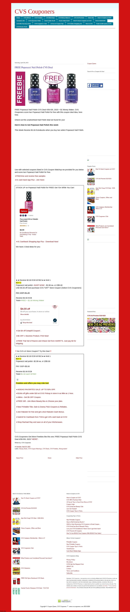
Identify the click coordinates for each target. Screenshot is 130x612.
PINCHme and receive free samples (30, 176)
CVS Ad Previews (79, 18)
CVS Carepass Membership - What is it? (33, 538)
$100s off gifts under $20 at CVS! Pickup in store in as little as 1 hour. (45, 393)
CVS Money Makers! (64, 18)
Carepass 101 (21, 20)
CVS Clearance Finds (34, 20)
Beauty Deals (23, 449)
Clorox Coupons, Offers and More (31, 528)
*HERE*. (34, 439)
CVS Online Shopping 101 (74, 23)
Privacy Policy (71, 560)
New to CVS (89, 23)
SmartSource (70, 548)
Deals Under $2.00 (64, 20)
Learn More (105, 585)
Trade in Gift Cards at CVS (103, 23)
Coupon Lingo (71, 504)
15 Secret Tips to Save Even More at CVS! (79, 502)
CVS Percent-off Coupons (74, 531)
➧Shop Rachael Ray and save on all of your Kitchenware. (39, 422)
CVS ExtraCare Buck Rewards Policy (78, 526)
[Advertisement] (65, 45)
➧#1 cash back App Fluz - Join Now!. (30, 180)
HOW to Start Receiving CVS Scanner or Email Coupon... (83, 524)
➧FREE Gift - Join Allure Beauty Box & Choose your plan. (39, 401)
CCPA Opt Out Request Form (75, 564)
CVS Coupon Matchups (35, 449)
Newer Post (19, 458)
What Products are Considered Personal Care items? (105, 226)
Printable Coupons (72, 542)
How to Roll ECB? (100, 20)
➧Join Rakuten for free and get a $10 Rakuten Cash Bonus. (40, 412)
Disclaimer (70, 562)
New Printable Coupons (73, 520)
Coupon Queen (91, 63)
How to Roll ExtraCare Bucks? (75, 522)
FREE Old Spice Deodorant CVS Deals (32, 578)
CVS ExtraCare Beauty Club (75, 506)
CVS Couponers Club (41, 23)
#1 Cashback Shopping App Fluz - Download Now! (38, 242)
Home (18, 18)
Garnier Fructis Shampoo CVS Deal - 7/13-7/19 (35, 588)
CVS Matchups (50, 18)
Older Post (79, 458)
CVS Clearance (25, 568)
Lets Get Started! (72, 509)
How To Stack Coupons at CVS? (82, 20)
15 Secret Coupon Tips (57, 23)
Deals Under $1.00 (49, 20)
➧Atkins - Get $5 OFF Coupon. (28, 397)
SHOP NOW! (39, 285)
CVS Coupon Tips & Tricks (74, 511)
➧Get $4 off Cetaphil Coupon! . (28, 331)
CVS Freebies (38, 18)
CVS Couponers (34, 11)
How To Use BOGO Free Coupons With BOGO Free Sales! (84, 533)
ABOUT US (70, 566)
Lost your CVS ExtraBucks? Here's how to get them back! (84, 528)
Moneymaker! (63, 449)
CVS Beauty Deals (22, 27)
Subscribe (91, 18)
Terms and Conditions (73, 571)
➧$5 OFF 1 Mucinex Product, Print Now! (32, 336)
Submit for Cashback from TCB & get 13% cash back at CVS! (42, 417)
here (115, 587)
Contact (69, 568)
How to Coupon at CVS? (104, 18)
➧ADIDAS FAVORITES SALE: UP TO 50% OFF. (35, 390)
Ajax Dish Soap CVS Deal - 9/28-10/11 (32, 518)
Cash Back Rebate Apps (74, 551)
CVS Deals (46, 449)
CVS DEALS (27, 18)
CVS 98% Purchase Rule (24, 23)
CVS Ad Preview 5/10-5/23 (103, 178)
